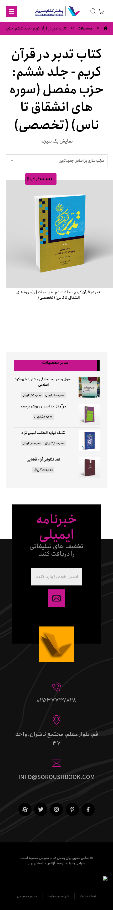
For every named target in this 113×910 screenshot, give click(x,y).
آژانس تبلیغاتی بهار (41, 863)
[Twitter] (40, 809)
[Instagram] (56, 809)
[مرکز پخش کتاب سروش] (56, 12)
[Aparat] (25, 809)
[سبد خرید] (101, 11)
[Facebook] (88, 809)
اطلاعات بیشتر (57, 322)
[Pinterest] (72, 809)
